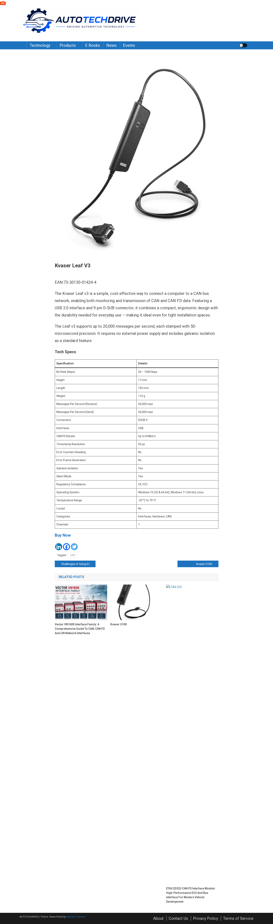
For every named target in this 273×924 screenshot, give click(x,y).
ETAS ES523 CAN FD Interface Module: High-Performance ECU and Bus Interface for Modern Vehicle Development (190, 895)
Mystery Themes (75, 916)
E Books (92, 45)
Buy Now (63, 535)
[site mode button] (243, 45)
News (111, 45)
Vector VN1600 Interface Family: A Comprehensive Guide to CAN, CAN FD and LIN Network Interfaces (80, 629)
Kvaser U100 (204, 564)
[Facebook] (66, 546)
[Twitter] (74, 546)
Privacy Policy (205, 918)
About (158, 918)
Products (68, 45)
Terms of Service (238, 918)
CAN (72, 555)
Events (129, 45)
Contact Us (178, 918)
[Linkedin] (58, 546)
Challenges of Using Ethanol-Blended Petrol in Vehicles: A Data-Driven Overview (78, 564)
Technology (40, 45)
